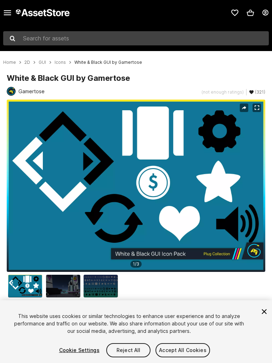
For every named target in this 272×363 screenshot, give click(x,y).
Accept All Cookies (182, 350)
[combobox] (136, 38)
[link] (235, 13)
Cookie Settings (79, 350)
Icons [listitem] (60, 62)
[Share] (244, 108)
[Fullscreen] (257, 108)
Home (9, 62)
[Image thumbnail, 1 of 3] (27, 286)
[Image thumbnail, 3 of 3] (102, 286)
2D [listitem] (27, 62)
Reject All (128, 350)
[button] (250, 13)
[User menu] (265, 12)
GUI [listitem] (42, 62)
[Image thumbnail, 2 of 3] (65, 286)
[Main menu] (7, 13)
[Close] (264, 311)
